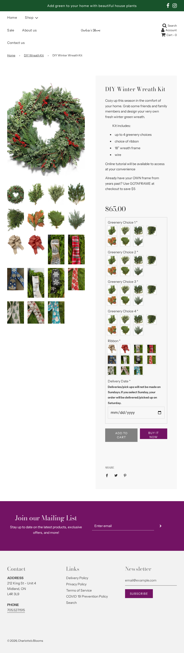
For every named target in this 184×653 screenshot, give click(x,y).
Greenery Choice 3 (123, 281)
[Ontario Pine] (139, 230)
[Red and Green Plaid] (152, 349)
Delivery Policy (77, 578)
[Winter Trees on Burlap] (139, 349)
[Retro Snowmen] (139, 370)
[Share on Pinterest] (125, 475)
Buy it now (153, 435)
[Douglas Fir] (152, 230)
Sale (10, 30)
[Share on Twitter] (116, 475)
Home (12, 17)
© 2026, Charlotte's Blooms (25, 640)
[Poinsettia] (152, 360)
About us (29, 30)
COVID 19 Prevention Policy (87, 596)
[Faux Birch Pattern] (126, 360)
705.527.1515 (16, 610)
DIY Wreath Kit (34, 55)
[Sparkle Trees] (113, 370)
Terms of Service (79, 590)
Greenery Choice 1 (123, 222)
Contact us (16, 43)
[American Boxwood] (113, 230)
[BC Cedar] (126, 241)
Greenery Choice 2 (123, 252)
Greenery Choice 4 (123, 311)
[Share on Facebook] (108, 475)
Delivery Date (134, 392)
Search (71, 602)
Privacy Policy (76, 584)
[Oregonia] (126, 230)
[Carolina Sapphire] (139, 241)
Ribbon (114, 341)
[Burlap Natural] (113, 349)
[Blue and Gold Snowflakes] (113, 360)
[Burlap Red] (126, 349)
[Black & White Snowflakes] (139, 360)
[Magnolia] (113, 241)
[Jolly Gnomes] (126, 370)
